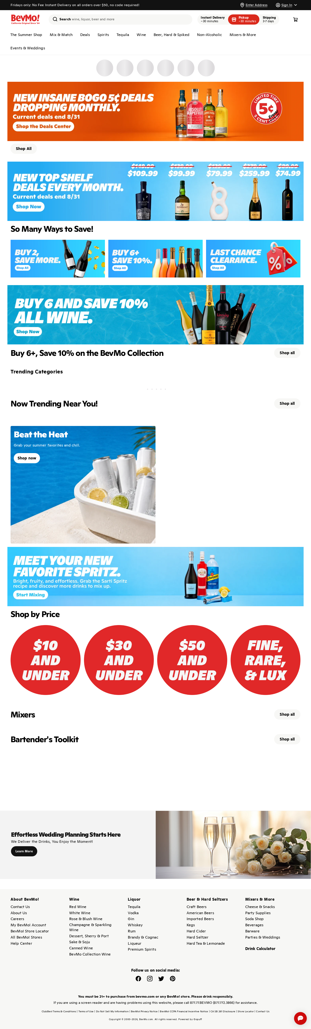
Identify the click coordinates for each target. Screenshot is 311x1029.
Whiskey (135, 924)
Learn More (24, 851)
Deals (85, 34)
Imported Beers (200, 918)
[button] (286, 5)
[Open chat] (300, 1018)
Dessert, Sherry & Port (89, 935)
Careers (17, 918)
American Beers (200, 912)
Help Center (21, 943)
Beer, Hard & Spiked (171, 34)
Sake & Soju (79, 941)
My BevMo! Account (28, 924)
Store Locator (245, 1011)
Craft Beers (197, 906)
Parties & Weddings (262, 937)
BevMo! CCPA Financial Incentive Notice (183, 1011)
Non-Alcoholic (209, 34)
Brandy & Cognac (143, 937)
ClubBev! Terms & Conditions (59, 1011)
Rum (131, 931)
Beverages (254, 924)
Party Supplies (258, 912)
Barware (252, 931)
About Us (19, 912)
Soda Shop (254, 918)
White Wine (79, 912)
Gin (131, 918)
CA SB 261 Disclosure (222, 1011)
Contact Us (20, 906)
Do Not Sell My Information (111, 1011)
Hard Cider (196, 931)
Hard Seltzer (198, 937)
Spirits (103, 34)
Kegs (191, 924)
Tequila (123, 34)
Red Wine (77, 906)
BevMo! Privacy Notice (143, 1011)
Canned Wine (81, 948)
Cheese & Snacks (260, 906)
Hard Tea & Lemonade (206, 943)
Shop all (287, 352)
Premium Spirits (142, 949)
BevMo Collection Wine (90, 954)
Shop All (24, 148)
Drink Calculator (260, 948)
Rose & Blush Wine (85, 918)
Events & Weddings (27, 48)
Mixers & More (243, 34)
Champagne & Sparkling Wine (90, 927)
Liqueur (134, 943)
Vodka (133, 912)
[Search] (53, 19)
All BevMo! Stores (26, 937)
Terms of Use (85, 1011)
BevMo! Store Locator (30, 931)
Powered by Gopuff (190, 1019)
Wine (141, 34)
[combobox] (120, 19)
